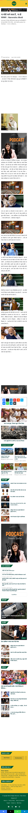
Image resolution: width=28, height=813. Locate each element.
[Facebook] (3, 400)
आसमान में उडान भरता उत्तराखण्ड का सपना (18, 483)
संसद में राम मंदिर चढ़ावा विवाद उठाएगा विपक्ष (18, 652)
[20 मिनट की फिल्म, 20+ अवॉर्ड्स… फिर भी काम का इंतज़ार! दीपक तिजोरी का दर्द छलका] (5, 707)
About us (6, 800)
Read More (17, 777)
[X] (7, 400)
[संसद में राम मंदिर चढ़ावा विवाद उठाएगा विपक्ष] (5, 654)
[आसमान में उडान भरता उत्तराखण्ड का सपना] (7, 451)
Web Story (19, 802)
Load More (14, 594)
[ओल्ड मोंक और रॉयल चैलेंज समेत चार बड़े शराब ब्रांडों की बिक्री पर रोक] (5, 492)
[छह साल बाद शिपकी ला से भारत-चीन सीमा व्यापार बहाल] (21, 466)
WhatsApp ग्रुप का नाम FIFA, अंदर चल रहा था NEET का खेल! (21, 458)
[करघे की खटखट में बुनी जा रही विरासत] (5, 518)
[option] (14, 611)
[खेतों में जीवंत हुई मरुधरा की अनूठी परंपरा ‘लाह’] (7, 466)
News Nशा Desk (6, 57)
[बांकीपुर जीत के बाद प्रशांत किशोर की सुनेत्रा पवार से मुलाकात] (5, 512)
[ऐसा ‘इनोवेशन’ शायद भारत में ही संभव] (5, 499)
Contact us (13, 802)
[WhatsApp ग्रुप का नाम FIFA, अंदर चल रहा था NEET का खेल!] (21, 451)
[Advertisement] (14, 40)
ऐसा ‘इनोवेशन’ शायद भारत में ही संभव (17, 496)
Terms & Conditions (20, 800)
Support (8, 802)
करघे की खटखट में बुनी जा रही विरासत (17, 516)
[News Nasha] (14, 3)
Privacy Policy (12, 800)
